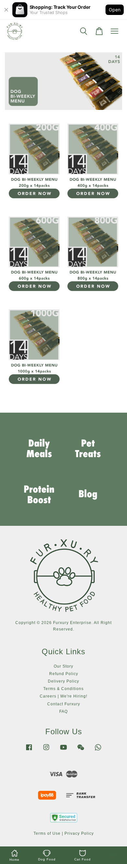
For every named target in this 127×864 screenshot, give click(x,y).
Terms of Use (47, 833)
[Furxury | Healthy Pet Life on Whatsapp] (98, 750)
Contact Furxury (63, 704)
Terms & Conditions (63, 688)
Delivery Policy (63, 681)
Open (114, 9)
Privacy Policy (79, 833)
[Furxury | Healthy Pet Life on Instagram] (46, 750)
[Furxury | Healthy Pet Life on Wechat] (80, 750)
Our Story (63, 666)
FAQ (63, 711)
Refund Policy (63, 673)
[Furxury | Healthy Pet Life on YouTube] (63, 750)
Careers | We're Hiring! (63, 696)
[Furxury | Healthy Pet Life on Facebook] (29, 750)
